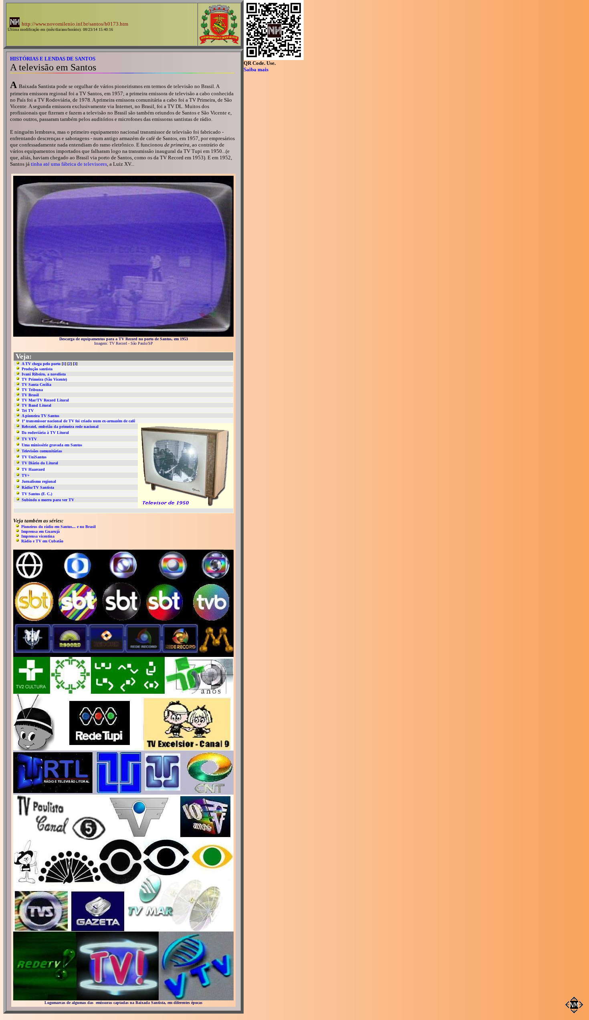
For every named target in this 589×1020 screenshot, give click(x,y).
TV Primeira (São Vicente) (44, 379)
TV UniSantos (34, 457)
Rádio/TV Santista (38, 487)
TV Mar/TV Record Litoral (45, 400)
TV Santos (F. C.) (37, 494)
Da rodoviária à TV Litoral (45, 432)
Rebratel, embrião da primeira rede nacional (60, 426)
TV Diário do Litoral (40, 463)
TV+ (26, 475)
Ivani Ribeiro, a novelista (44, 374)
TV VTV (29, 439)
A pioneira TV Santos (40, 416)
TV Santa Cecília (36, 384)
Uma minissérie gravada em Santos (52, 445)
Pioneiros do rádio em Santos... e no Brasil (58, 526)
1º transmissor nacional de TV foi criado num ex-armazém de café (78, 421)
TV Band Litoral (36, 405)
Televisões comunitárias (42, 451)
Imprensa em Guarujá (40, 531)
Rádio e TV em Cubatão (42, 541)
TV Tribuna (32, 390)
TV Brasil (30, 395)
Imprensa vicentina (37, 536)
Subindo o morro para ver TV (48, 500)
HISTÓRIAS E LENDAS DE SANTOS (52, 59)
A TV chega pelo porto (41, 363)
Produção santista (37, 369)
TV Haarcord (33, 469)
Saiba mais (256, 69)
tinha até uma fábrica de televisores (69, 164)
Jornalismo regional (39, 481)
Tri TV (28, 410)
